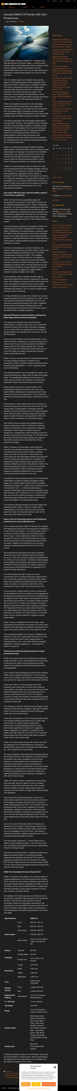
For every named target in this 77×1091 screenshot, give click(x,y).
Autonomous (24, 7)
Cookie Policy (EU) (59, 252)
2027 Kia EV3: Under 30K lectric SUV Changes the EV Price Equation (62, 118)
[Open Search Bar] (74, 7)
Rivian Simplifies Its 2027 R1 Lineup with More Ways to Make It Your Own (62, 104)
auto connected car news (15, 3)
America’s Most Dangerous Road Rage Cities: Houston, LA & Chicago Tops (62, 137)
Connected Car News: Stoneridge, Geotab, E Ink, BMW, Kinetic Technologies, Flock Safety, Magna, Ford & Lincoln (62, 70)
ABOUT (48, 1)
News (3, 7)
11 (56, 158)
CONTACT (61, 1)
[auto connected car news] (2, 4)
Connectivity (11, 7)
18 (57, 163)
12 (59, 158)
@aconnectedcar (67, 195)
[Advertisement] (62, 22)
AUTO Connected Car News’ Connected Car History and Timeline (62, 247)
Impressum (47, 1088)
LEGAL (74, 1)
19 (59, 163)
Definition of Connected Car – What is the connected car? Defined (62, 257)
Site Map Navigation (59, 280)
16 (71, 158)
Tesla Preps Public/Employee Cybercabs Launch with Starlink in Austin (62, 52)
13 (62, 158)
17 (53, 163)
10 (54, 158)
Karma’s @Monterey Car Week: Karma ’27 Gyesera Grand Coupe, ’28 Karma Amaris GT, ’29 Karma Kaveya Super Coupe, (61, 127)
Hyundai (8, 1071)
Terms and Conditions (60, 287)
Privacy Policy (39, 1088)
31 (54, 172)
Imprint (54, 269)
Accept (25, 1084)
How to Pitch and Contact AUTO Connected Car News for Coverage (62, 264)
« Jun (54, 177)
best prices (62, 211)
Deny (36, 1084)
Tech (33, 7)
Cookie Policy (31, 1088)
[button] (55, 1067)
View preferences (49, 1084)
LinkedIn (55, 200)
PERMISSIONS (68, 1)
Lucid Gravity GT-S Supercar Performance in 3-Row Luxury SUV (62, 111)
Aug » (60, 177)
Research (42, 7)
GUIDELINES (54, 1)
